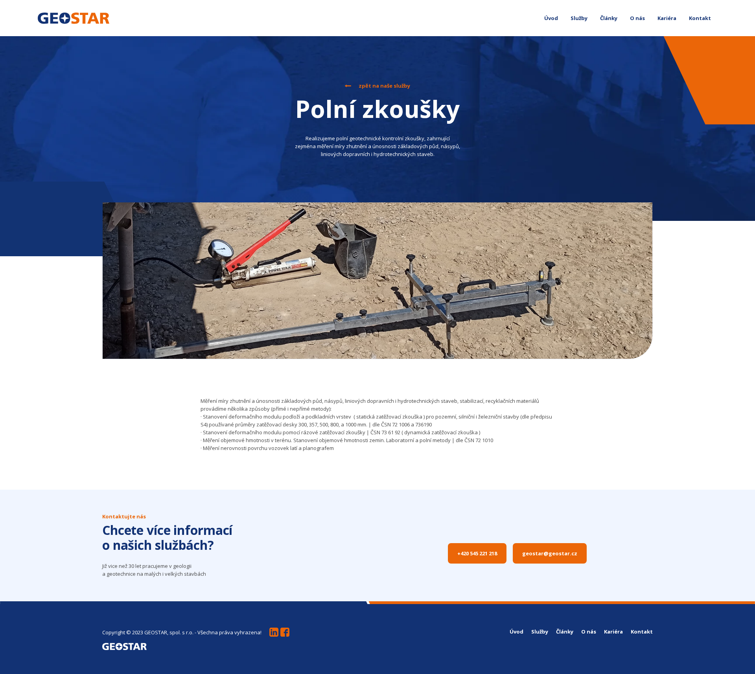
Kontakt (700, 18)
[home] (73, 18)
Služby (579, 18)
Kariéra (666, 18)
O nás (637, 18)
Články (608, 18)
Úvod (551, 18)
